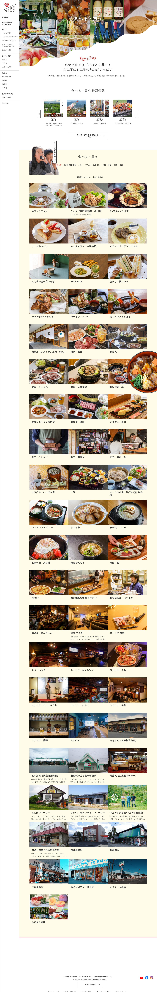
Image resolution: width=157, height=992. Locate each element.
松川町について (7, 94)
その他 (4, 88)
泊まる (4, 73)
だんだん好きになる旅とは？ (7, 23)
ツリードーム (6, 76)
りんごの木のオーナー (10, 37)
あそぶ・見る (6, 50)
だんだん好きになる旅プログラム (8, 45)
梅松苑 (4, 84)
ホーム (25, 3)
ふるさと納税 (6, 67)
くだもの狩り (6, 33)
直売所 (4, 63)
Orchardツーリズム (9, 40)
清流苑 (4, 80)
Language (5, 103)
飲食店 (4, 59)
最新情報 (5, 17)
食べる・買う (6, 56)
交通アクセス (6, 97)
